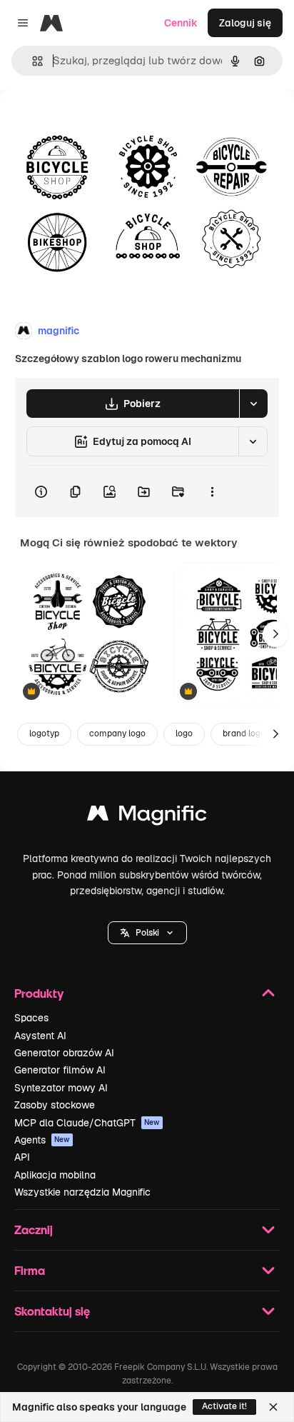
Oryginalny (98, 122)
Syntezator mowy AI (61, 1087)
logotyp (44, 733)
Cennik (181, 22)
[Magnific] (147, 817)
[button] (147, 932)
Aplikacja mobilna (55, 1174)
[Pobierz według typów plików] (253, 403)
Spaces (31, 1017)
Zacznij (33, 1229)
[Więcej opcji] (212, 491)
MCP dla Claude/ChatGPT (87, 1122)
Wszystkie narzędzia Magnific (82, 1192)
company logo (117, 733)
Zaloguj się (245, 22)
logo (184, 733)
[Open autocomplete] (31, 61)
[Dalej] (275, 634)
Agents (42, 1139)
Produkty (39, 993)
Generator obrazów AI (64, 1052)
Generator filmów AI (60, 1069)
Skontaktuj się (52, 1310)
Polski (147, 932)
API (22, 1157)
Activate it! (224, 1406)
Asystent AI (40, 1035)
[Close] (273, 1407)
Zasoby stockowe (54, 1104)
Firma (29, 1270)
